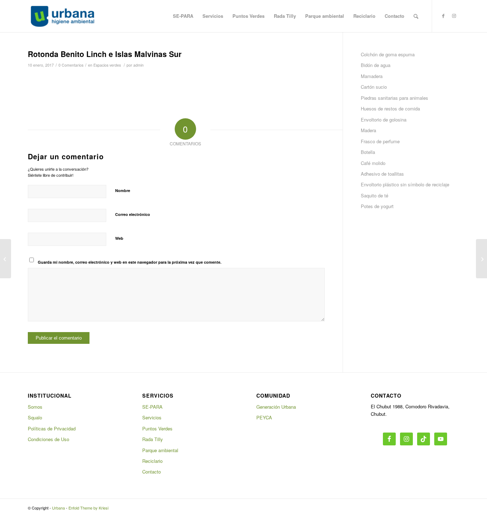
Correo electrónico (132, 214)
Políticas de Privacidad (52, 428)
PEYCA (264, 417)
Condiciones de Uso (48, 439)
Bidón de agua (375, 65)
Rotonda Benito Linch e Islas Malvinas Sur (104, 53)
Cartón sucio (374, 86)
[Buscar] (416, 16)
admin (138, 65)
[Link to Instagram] (453, 15)
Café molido (373, 163)
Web (119, 238)
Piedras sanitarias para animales (394, 97)
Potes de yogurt (377, 206)
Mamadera (372, 76)
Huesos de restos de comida (390, 108)
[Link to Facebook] (443, 15)
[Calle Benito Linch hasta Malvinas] (5, 258)
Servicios (152, 417)
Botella (368, 152)
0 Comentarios (70, 65)
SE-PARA (152, 406)
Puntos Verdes (157, 428)
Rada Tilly (152, 439)
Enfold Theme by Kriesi (88, 508)
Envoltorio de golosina (383, 119)
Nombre (122, 190)
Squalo (35, 417)
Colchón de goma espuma (388, 54)
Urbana (58, 508)
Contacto (151, 471)
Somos (35, 406)
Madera (368, 130)
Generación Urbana (276, 406)
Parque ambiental (160, 450)
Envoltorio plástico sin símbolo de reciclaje (405, 184)
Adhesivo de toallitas (382, 173)
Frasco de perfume (380, 141)
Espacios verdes (107, 65)
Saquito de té (374, 195)
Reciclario (152, 460)
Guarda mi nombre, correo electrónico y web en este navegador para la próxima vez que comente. (129, 262)
